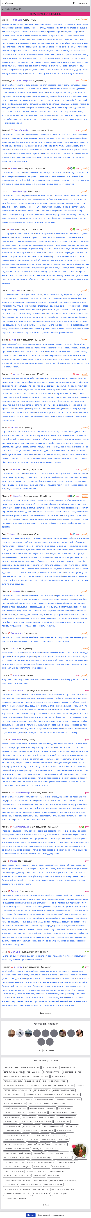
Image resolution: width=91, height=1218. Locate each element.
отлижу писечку (16, 990)
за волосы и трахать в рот (63, 62)
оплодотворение (48, 27)
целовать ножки (50, 679)
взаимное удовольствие (69, 85)
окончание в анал (41, 910)
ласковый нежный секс (47, 184)
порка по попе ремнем (12, 332)
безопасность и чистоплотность (63, 347)
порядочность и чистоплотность (33, 62)
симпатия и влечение (63, 416)
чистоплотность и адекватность (46, 50)
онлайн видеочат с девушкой (45, 14)
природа (52, 614)
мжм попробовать (35, 918)
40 (9, 633)
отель (62, 865)
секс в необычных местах (36, 88)
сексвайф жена (73, 328)
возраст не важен (64, 344)
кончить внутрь (52, 309)
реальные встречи (48, 134)
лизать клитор (47, 706)
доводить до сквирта (17, 872)
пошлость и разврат (50, 397)
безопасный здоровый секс (14, 880)
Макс (4, 690)
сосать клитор (29, 446)
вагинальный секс (78, 138)
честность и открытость (64, 24)
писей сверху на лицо (65, 245)
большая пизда (9, 313)
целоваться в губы (66, 990)
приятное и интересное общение (73, 27)
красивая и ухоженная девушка (16, 1158)
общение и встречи (46, 431)
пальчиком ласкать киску (38, 725)
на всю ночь (80, 937)
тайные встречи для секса (39, 906)
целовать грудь (17, 561)
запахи (10, 614)
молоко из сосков (43, 24)
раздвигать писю (17, 328)
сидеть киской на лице (75, 298)
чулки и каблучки (44, 207)
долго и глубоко (63, 43)
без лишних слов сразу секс (68, 717)
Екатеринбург (17, 690)
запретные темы (54, 252)
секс (14, 431)
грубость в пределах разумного (59, 267)
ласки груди (40, 347)
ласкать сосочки (56, 203)
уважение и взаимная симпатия (32, 65)
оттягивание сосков (48, 111)
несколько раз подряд (27, 393)
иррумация (80, 443)
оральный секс (31, 172)
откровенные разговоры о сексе (66, 439)
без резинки (18, 309)
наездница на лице (74, 842)
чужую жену (37, 267)
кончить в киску (16, 504)
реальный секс (59, 172)
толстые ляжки (57, 328)
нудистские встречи (54, 298)
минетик (13, 397)
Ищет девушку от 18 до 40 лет (34, 952)
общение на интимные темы (27, 660)
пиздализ (25, 713)
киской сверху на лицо (76, 218)
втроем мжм (8, 865)
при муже (61, 561)
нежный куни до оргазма (56, 872)
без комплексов (31, 473)
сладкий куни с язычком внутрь (21, 43)
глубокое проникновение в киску (53, 519)
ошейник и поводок (54, 408)
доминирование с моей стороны (48, 46)
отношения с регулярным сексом (60, 359)
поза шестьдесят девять (75, 838)
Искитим (18, 967)
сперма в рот (41, 443)
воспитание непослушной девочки (33, 553)
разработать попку (17, 766)
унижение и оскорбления (31, 1185)
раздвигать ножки (44, 549)
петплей (63, 389)
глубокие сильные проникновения (46, 69)
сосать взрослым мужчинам (63, 378)
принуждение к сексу (75, 876)
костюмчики (81, 386)
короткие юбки (54, 515)
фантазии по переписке (19, 557)
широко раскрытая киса (44, 321)
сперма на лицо (39, 538)
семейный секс (15, 27)
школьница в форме (45, 412)
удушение (80, 1086)
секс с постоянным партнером (66, 902)
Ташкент (15, 891)
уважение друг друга (42, 1090)
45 (10, 20)
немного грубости (40, 439)
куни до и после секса (31, 294)
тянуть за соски (23, 450)
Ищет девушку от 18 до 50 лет (29, 229)
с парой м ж (33, 751)
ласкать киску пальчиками (14, 751)
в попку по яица (21, 149)
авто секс (56, 725)
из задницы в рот (46, 43)
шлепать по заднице (11, 446)
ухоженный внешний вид (60, 1001)
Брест (15, 648)
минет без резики (43, 233)
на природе (7, 233)
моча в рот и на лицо (42, 557)
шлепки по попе (35, 872)
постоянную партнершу (13, 477)
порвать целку (23, 408)
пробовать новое (75, 237)
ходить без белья (59, 553)
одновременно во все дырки (69, 770)
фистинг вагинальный (63, 709)
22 (9, 168)
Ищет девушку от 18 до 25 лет (34, 374)
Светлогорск (17, 633)
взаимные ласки (63, 706)
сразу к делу (23, 416)
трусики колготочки (38, 107)
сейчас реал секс (65, 412)
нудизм (76, 834)
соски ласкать (44, 732)
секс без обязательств (12, 85)
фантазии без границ (27, 176)
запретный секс (16, 115)
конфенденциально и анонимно (47, 39)
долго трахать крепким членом (22, 111)
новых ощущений (37, 606)
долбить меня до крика (13, 1072)
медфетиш (54, 317)
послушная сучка (59, 868)
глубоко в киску (80, 351)
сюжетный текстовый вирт (34, 31)
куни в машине (80, 473)
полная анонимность (29, 100)
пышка (85, 328)
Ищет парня (34, 191)
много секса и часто (36, 92)
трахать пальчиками (51, 248)
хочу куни (6, 679)
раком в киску (45, 119)
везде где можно (74, 199)
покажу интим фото (31, 599)
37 (11, 496)
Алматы (16, 469)
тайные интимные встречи (20, 405)
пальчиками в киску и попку (71, 755)
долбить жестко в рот (59, 107)
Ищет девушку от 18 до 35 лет (32, 168)
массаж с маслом (63, 747)
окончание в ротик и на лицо (15, 50)
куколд (5, 956)
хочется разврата (48, 85)
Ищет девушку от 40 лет (32, 469)
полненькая (38, 313)
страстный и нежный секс (31, 804)
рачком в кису (24, 313)
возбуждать (45, 815)
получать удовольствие (60, 35)
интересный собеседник (73, 542)
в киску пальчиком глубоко (69, 275)
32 (9, 952)
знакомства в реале (20, 96)
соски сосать (39, 625)
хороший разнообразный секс (39, 747)
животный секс (32, 504)
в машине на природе (18, 485)
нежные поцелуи (22, 538)
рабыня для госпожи (45, 561)
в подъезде (74, 241)
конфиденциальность (18, 104)
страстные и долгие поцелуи (53, 279)
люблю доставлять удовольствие (70, 698)
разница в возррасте (18, 214)
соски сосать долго (28, 119)
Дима (4, 427)
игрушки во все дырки (13, 58)
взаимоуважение (50, 978)
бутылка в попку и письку (76, 54)
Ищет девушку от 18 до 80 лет (37, 496)
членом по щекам (35, 54)
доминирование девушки (48, 180)
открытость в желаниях (76, 660)
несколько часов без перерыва (68, 1099)
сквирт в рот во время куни (14, 161)
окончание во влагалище (36, 306)
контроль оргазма (10, 842)
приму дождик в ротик (58, 58)
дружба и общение (16, 603)
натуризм (16, 831)
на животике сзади (74, 850)
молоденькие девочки (41, 416)
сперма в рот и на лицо (20, 39)
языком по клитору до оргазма (41, 73)
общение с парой (71, 31)
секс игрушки (8, 834)
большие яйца (9, 762)
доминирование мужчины (43, 96)
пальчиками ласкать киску (65, 732)
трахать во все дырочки (13, 302)
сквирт (57, 702)
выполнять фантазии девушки (42, 481)
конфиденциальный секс (38, 902)
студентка (28, 389)
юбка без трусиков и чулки (15, 515)
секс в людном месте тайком (42, 275)
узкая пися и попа (69, 397)
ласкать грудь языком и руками (22, 218)
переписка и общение (53, 660)
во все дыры (13, 921)
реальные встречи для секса (24, 138)
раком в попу (34, 766)
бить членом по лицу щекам (27, 914)
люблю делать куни (11, 599)
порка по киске (32, 332)
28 (11, 675)
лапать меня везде (48, 210)
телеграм (51, 625)
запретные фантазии (65, 382)
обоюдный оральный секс (42, 895)
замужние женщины (21, 245)
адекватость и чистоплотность (22, 488)
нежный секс (77, 971)
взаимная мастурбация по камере (49, 199)
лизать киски (36, 679)
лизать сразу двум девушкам (25, 706)
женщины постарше (18, 899)
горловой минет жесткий (13, 92)
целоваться (31, 435)
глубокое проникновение (61, 443)
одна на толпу (33, 576)
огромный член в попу (27, 572)
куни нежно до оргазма (13, 747)
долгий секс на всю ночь (13, 222)
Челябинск (16, 739)
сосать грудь (55, 713)
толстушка (18, 306)
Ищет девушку (29, 20)
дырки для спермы (32, 937)
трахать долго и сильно (13, 435)
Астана (14, 168)
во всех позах (65, 134)
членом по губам (56, 145)
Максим (5, 496)
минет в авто (81, 743)
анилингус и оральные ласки (72, 808)
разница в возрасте (47, 831)
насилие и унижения (40, 1135)
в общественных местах (14, 902)
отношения (29, 500)
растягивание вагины (25, 325)
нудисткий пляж (55, 302)
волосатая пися (53, 313)
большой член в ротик (29, 386)
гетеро (5, 743)
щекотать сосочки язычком (15, 1113)
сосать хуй (38, 565)
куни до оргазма (46, 138)
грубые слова (20, 145)
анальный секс (31, 85)
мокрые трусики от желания (23, 256)
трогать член (37, 408)
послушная (23, 298)
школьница (7, 378)
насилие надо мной (54, 54)
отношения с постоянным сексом (38, 344)
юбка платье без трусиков (35, 507)
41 (14, 80)
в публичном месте (58, 65)
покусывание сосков (47, 446)
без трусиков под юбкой (23, 412)
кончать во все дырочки (37, 328)
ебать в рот (52, 389)
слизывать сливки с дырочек (65, 195)
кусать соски (74, 565)
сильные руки (56, 838)
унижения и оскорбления (69, 546)
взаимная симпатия (37, 145)
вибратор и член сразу (18, 770)
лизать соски (13, 713)
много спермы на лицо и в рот (44, 149)
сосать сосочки (31, 27)
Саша (4, 290)
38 (10, 648)
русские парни (55, 31)
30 (12, 792)
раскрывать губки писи (27, 279)
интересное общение (39, 743)
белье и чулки (58, 218)
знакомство (7, 538)
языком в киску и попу (55, 997)
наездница (66, 834)
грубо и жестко (24, 762)
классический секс (58, 88)
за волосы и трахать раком (75, 454)
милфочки (60, 237)
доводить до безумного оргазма (39, 664)
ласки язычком (71, 142)
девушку (12, 176)
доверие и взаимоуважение (71, 446)
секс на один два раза (36, 603)
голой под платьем (11, 519)
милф (40, 355)
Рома (4, 168)
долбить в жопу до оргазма (70, 73)
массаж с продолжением (36, 838)
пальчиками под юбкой (29, 260)
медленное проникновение (66, 233)
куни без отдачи (37, 485)
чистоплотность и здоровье (32, 668)
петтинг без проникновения (20, 347)
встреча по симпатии (20, 267)
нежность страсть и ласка (64, 800)
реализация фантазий (52, 774)
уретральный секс (51, 294)
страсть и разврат (50, 812)
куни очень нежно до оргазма (71, 431)
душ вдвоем (66, 294)
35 (12, 130)
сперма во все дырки (18, 69)
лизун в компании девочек (49, 728)
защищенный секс (69, 104)
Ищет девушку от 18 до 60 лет (31, 339)
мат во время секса (53, 355)
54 (9, 739)
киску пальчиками (22, 271)
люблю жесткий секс (24, 929)
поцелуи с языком (75, 172)
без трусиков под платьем (74, 248)
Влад (4, 534)
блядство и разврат (46, 1117)
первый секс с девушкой (23, 184)
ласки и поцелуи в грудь (20, 199)
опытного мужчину (74, 572)
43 (11, 591)
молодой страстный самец (58, 351)
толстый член (45, 393)
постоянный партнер (61, 910)
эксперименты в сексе (43, 245)
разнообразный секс (11, 344)
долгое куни (44, 218)
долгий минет (24, 439)
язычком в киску (68, 214)
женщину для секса (71, 180)
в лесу (16, 237)
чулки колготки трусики (43, 237)
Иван (4, 739)
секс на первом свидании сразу (67, 119)
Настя (4, 191)
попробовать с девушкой (60, 538)
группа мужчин (9, 546)
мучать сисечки (74, 815)
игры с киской (44, 256)
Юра (4, 861)
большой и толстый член (69, 96)
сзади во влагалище (43, 846)
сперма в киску (37, 298)
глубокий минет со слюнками (21, 454)
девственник (8, 180)
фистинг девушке (28, 709)
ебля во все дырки (11, 31)
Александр (7, 80)
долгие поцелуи (48, 990)
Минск (13, 534)
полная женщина (69, 317)
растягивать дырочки (70, 149)
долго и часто (62, 138)
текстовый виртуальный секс (59, 918)
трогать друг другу (72, 69)
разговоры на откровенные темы (17, 24)
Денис (5, 339)
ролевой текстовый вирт (13, 54)
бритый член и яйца (61, 450)
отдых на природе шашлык (14, 606)
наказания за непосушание (39, 568)
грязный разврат (10, 119)
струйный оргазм (80, 511)
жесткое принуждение (43, 762)
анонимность (40, 382)
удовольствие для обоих (61, 743)
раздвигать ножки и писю (64, 256)
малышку (81, 378)
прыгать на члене (38, 35)
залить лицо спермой (51, 576)
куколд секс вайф (56, 325)
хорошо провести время (56, 804)
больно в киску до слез (36, 58)
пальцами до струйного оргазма (33, 876)
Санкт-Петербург (24, 80)
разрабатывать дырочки (73, 309)
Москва (16, 374)
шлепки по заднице (35, 309)
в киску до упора (61, 458)
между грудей (53, 606)
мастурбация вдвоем (71, 606)
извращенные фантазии (13, 142)
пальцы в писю (9, 241)
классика (6, 831)
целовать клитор (69, 982)
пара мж (49, 698)
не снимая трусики (79, 519)
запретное (59, 100)
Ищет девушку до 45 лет (28, 534)
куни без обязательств (44, 1099)
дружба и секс (27, 443)
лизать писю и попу (17, 481)
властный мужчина (25, 549)
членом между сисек (25, 618)
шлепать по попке (65, 386)
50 (9, 290)
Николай (6, 967)
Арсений (6, 130)
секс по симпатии (32, 652)
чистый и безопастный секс (15, 1108)
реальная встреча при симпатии (69, 157)
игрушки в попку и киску (58, 485)
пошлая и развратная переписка (69, 115)
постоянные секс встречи (54, 652)
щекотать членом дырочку (48, 454)
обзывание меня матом (52, 580)
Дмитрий (6, 792)
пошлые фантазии (67, 111)
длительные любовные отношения (65, 781)
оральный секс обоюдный (60, 603)
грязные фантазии (10, 294)
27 (10, 374)
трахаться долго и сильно (73, 759)
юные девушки (48, 386)
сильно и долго (71, 39)
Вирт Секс (17, 20)
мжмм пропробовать (64, 549)
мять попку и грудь (74, 580)
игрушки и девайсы (24, 382)
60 (9, 690)
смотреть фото (9, 974)
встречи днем (15, 717)
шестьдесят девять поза (74, 50)
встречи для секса (76, 88)
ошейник (43, 378)
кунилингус (45, 172)
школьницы (7, 382)
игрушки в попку (73, 203)
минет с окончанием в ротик (15, 252)
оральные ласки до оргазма (25, 641)
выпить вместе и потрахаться (16, 940)
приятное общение (47, 435)
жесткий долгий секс (22, 910)
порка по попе (10, 523)
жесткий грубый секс (25, 180)
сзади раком (39, 351)
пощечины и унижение (76, 46)
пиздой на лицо (35, 721)
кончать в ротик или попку (59, 92)
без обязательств (56, 694)
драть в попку (48, 937)
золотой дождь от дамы (22, 656)
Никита (5, 675)
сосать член (35, 899)
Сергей (5, 20)
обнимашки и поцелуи (28, 993)
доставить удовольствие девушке (31, 614)
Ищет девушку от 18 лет (42, 130)
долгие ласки (47, 100)
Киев (12, 229)
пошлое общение (49, 504)
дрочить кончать (34, 142)
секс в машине (47, 473)
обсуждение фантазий (29, 248)
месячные (41, 325)
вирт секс (6, 431)
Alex (4, 229)
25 (10, 339)
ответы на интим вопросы (19, 46)
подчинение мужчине (63, 906)
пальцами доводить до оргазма (44, 104)
